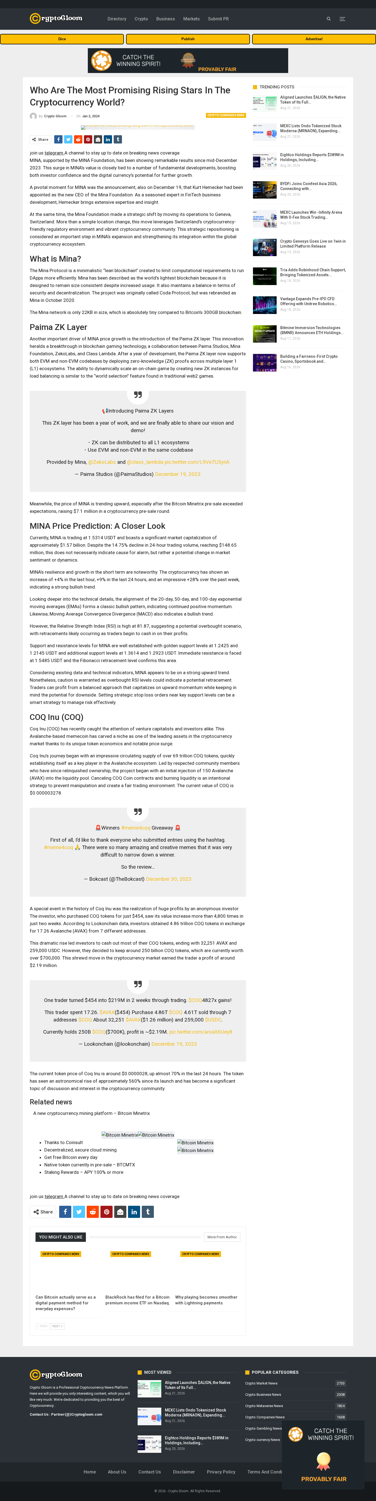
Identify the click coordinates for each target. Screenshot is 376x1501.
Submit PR (218, 18)
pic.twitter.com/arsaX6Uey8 (200, 1032)
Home (90, 1472)
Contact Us (149, 1472)
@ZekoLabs (102, 462)
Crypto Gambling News (263, 1428)
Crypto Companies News (226, 115)
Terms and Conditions (269, 1472)
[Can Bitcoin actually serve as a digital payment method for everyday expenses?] (68, 1269)
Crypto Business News (263, 1394)
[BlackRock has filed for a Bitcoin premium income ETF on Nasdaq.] (137, 1269)
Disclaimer (184, 1472)
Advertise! (314, 39)
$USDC (213, 1020)
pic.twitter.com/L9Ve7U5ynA (197, 462)
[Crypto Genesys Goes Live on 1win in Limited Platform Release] (265, 247)
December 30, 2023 (169, 879)
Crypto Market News (261, 1383)
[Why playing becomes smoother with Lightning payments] (207, 1269)
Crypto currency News (262, 1440)
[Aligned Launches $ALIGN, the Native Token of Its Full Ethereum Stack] (265, 103)
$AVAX (107, 1012)
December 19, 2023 (178, 474)
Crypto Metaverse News (264, 1406)
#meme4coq (135, 828)
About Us (117, 1472)
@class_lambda (145, 462)
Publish (188, 39)
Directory (117, 18)
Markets (191, 18)
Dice (62, 39)
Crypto (141, 18)
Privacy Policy (221, 1472)
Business (165, 18)
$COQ (195, 1000)
